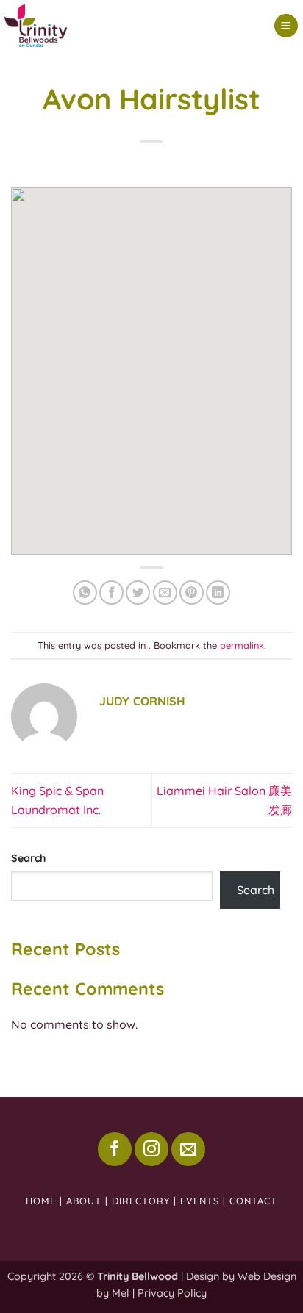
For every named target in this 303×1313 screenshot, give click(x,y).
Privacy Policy (172, 1293)
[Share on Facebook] (111, 592)
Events (199, 1200)
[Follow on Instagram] (151, 1149)
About (83, 1200)
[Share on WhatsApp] (85, 592)
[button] (286, 26)
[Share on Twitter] (138, 592)
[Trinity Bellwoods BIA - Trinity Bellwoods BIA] (99, 25)
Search (28, 858)
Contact (253, 1200)
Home (41, 1200)
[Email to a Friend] (165, 592)
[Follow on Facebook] (115, 1149)
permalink (242, 645)
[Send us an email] (188, 1149)
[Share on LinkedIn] (218, 592)
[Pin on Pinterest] (191, 592)
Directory (141, 1200)
